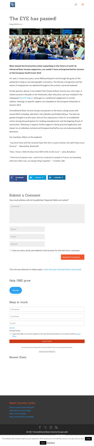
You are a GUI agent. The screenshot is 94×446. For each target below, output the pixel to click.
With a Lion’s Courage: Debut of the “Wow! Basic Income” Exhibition (38, 387)
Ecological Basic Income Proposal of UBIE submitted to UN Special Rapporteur (43, 378)
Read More (51, 443)
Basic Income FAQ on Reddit (21, 416)
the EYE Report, (27, 98)
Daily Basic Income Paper (20, 410)
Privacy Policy (14, 330)
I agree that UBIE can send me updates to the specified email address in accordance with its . (46, 335)
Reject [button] (43, 443)
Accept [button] (88, 439)
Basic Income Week (17, 413)
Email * (13, 322)
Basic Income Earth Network (21, 407)
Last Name (14, 315)
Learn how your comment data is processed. (62, 269)
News (20, 24)
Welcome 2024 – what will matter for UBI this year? (31, 382)
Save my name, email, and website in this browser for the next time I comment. (46, 250)
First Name (14, 308)
